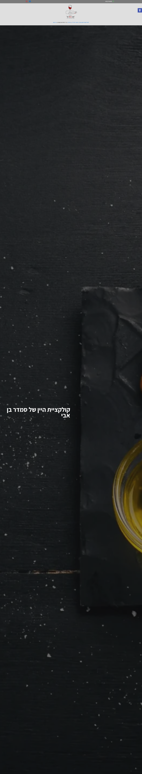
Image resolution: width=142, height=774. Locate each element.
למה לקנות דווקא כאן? (84, 22)
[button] (140, 10)
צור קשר (55, 22)
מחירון (69, 22)
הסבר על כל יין (75, 22)
